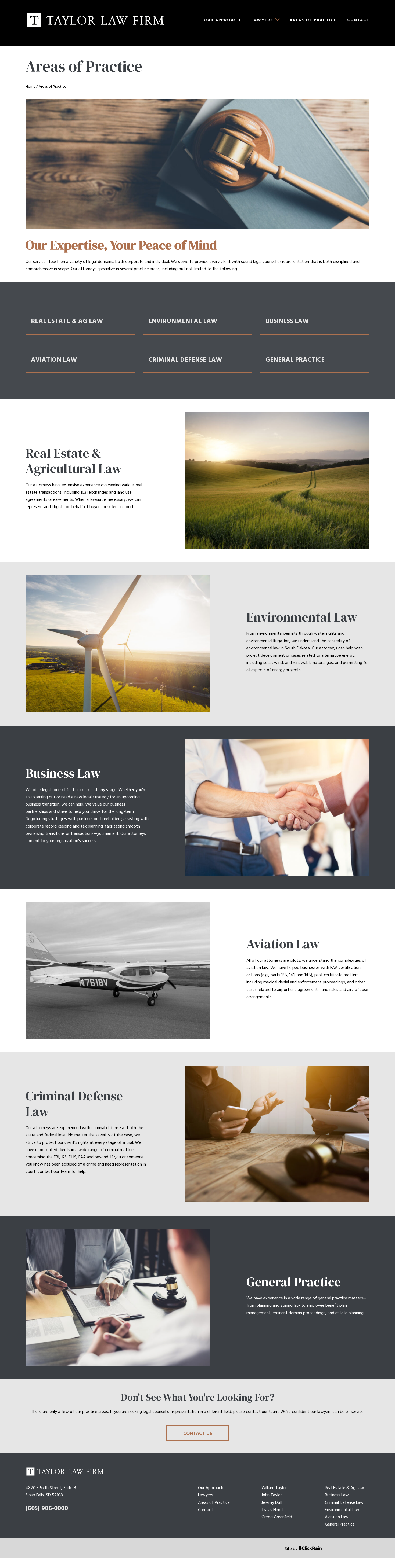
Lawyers (262, 20)
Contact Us (197, 1434)
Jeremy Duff (271, 1502)
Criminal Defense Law (344, 1502)
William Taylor (274, 1487)
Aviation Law (337, 1517)
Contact (358, 20)
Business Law (337, 1495)
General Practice (340, 1524)
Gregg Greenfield (276, 1517)
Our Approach (222, 20)
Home (30, 87)
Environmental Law (342, 1509)
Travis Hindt (272, 1509)
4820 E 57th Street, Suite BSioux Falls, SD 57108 (51, 1491)
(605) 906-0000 (47, 1509)
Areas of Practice (313, 20)
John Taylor (271, 1495)
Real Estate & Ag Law (344, 1487)
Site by (291, 1549)
